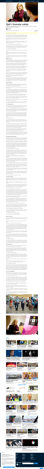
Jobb (24, 1)
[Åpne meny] (37, 1)
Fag (22, 1)
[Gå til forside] (12, 1)
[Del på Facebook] (34, 30)
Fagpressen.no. (3, 464)
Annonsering (32, 1)
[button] (7, 388)
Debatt (20, 1)
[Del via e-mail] (37, 30)
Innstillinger (41, 468)
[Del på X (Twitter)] (36, 30)
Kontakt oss (28, 1)
